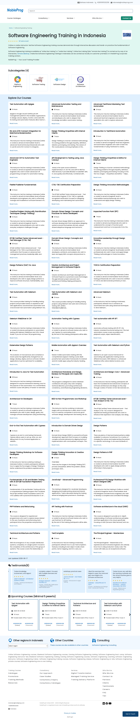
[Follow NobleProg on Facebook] (107, 703)
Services (70, 18)
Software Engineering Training (23, 28)
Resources (12, 683)
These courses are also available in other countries (69, 645)
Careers (106, 689)
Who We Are (97, 18)
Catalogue (12, 673)
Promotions (13, 676)
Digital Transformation (81, 673)
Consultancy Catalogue (50, 683)
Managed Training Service (82, 676)
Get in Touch (130, 714)
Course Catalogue (14, 18)
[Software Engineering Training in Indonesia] (17, 10)
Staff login (70, 717)
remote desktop (23, 54)
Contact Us (127, 18)
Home (10, 28)
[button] (129, 614)
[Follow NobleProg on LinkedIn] (104, 703)
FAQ (104, 692)
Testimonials (108, 686)
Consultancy (43, 18)
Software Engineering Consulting (104, 645)
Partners (106, 680)
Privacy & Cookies (70, 713)
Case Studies (45, 676)
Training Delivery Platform (83, 680)
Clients (106, 683)
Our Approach (46, 673)
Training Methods (16, 680)
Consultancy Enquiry (49, 680)
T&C (104, 696)
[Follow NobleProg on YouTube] (110, 703)
